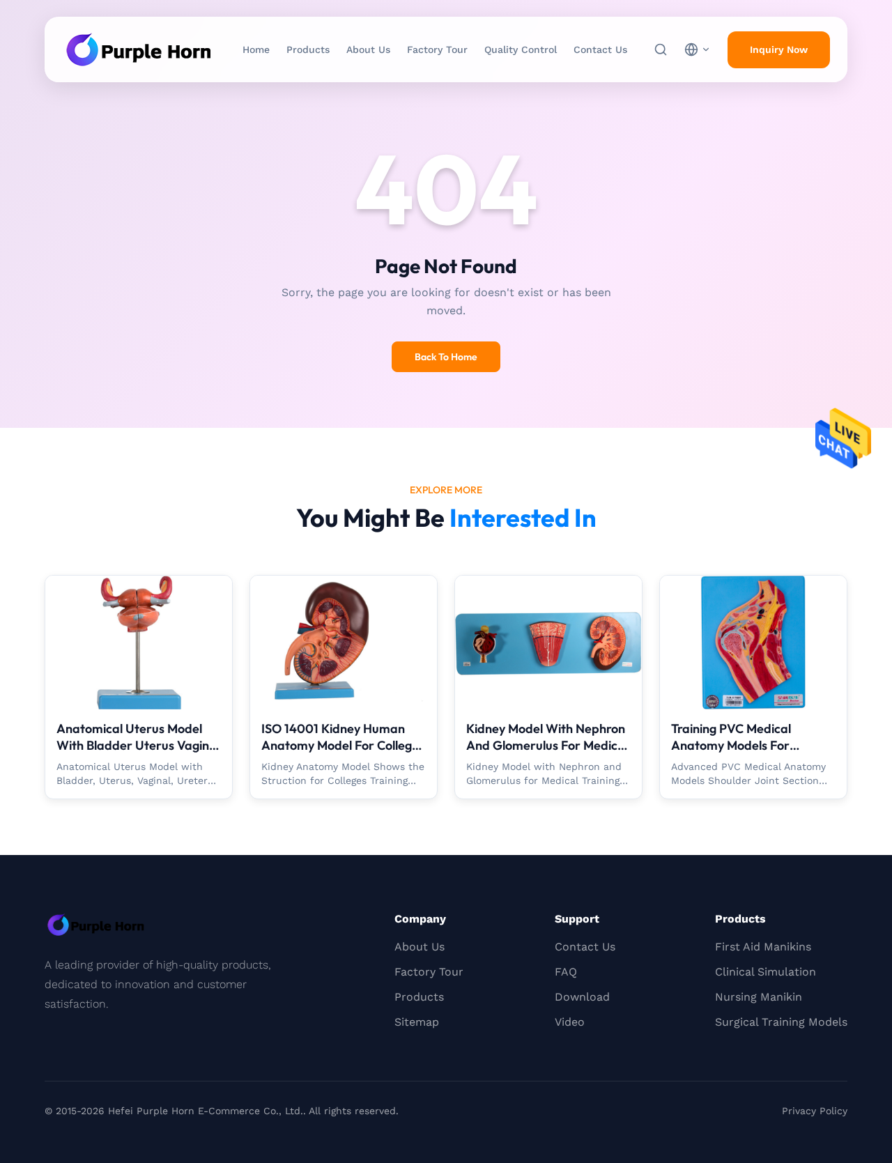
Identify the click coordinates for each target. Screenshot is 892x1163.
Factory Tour (437, 49)
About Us (368, 49)
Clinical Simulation (765, 971)
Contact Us (600, 49)
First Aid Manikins (763, 946)
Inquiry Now (779, 49)
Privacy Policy (814, 1110)
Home (256, 49)
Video (570, 1022)
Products (308, 49)
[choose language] (697, 49)
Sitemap (416, 1022)
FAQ (566, 971)
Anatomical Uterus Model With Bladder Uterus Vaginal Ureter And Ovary (138, 745)
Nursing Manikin (758, 996)
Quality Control (520, 49)
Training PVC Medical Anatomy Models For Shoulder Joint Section (734, 745)
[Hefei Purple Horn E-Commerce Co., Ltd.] (138, 49)
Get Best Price (139, 656)
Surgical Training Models (781, 1022)
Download (582, 996)
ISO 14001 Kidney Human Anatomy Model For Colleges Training (342, 745)
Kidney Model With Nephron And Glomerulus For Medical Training (547, 745)
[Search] (661, 49)
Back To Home (446, 357)
